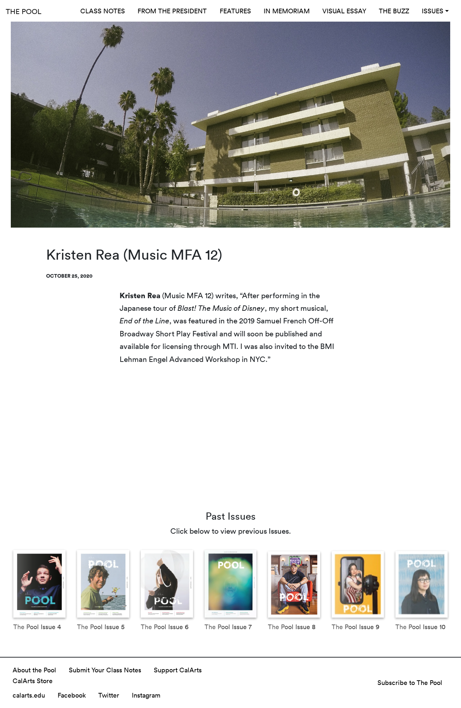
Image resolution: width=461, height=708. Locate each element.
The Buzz (394, 10)
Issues (432, 10)
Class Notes (102, 10)
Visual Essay (344, 10)
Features (235, 10)
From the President (172, 10)
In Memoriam (287, 10)
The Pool (23, 11)
